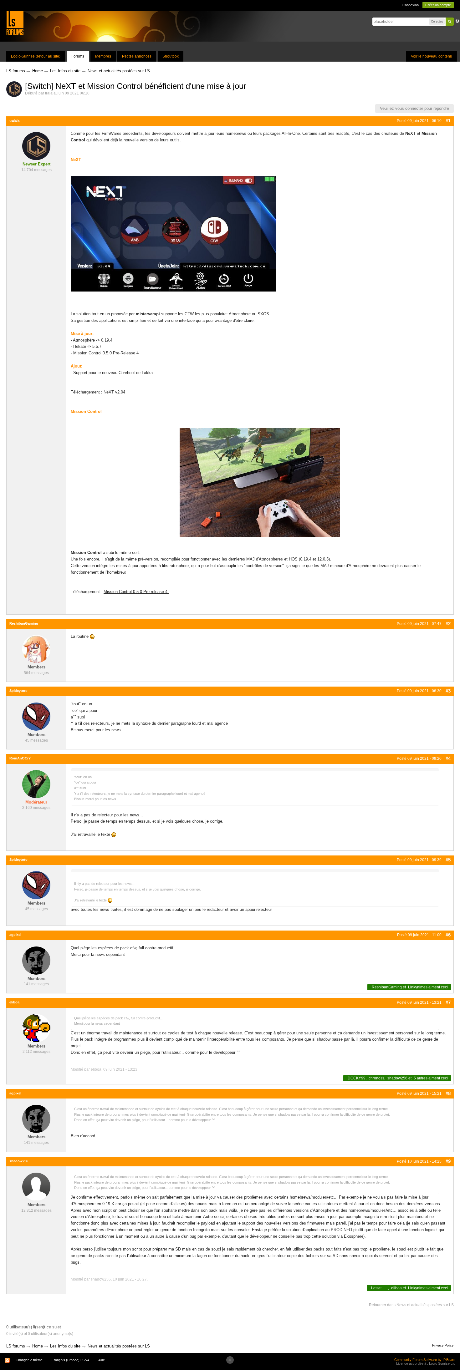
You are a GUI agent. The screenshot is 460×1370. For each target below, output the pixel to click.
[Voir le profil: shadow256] (36, 1186)
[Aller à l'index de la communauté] (14, 23)
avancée (457, 21)
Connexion (410, 5)
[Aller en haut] (230, 1360)
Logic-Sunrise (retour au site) (35, 56)
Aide (101, 1360)
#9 (448, 1161)
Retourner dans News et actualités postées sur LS (411, 1305)
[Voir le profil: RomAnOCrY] (36, 783)
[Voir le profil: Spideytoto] (36, 716)
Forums (77, 56)
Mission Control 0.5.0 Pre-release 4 (136, 591)
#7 (448, 1002)
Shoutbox (170, 56)
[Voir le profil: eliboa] (36, 1027)
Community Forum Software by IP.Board (424, 1360)
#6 (448, 934)
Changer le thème (29, 1360)
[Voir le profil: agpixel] (36, 960)
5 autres (420, 1078)
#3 (448, 690)
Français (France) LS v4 (70, 1360)
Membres (103, 56)
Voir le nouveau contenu (431, 56)
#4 (448, 758)
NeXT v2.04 (114, 392)
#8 (448, 1093)
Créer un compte (438, 5)
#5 (448, 859)
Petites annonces (136, 56)
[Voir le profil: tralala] (36, 146)
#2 (448, 623)
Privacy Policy (443, 1345)
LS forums (15, 1346)
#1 (448, 120)
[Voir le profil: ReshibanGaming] (36, 649)
